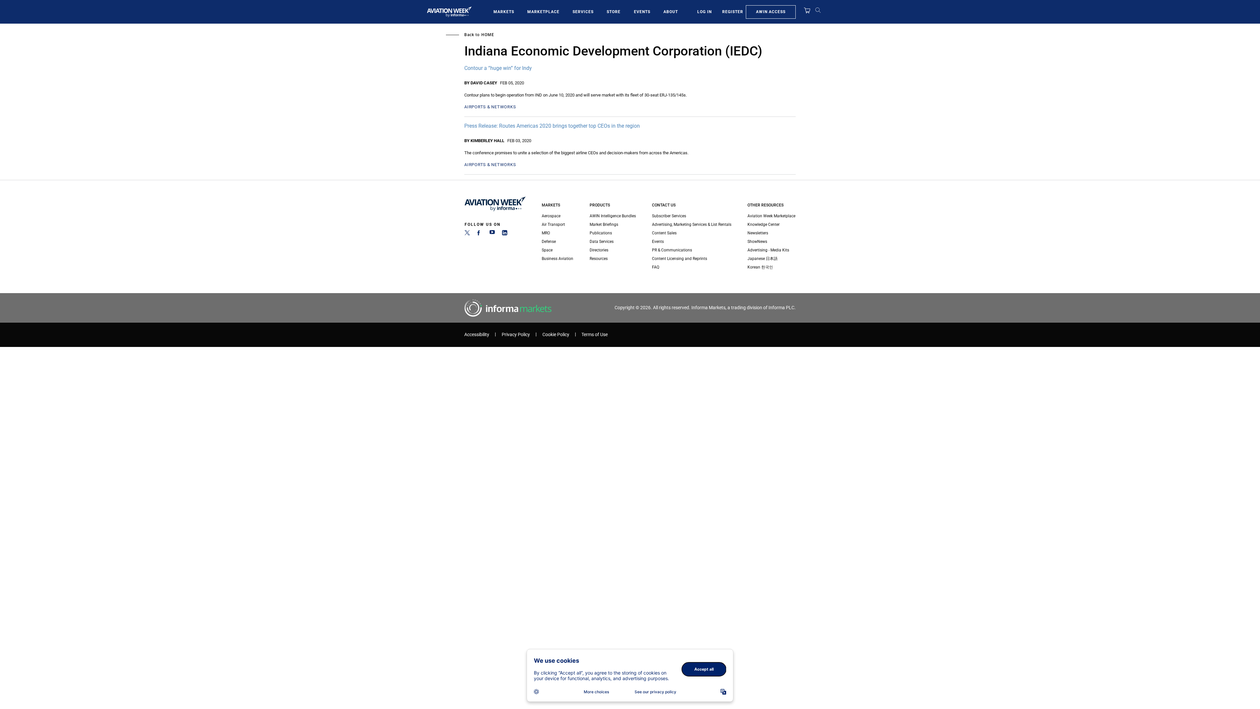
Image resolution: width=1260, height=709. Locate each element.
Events (642, 12)
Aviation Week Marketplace (771, 216)
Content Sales (664, 233)
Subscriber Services (669, 216)
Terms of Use (594, 334)
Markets (504, 12)
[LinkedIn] (504, 234)
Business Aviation (557, 258)
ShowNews (757, 241)
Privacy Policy (516, 334)
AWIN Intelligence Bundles (613, 216)
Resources (599, 258)
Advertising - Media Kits (768, 250)
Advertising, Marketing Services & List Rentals (691, 224)
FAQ (655, 267)
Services (583, 12)
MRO (546, 233)
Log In (704, 12)
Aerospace (551, 216)
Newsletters (757, 233)
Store (613, 12)
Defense (549, 241)
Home (487, 34)
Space (547, 250)
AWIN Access (771, 12)
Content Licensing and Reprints (679, 258)
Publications (601, 233)
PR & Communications (672, 250)
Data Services (602, 241)
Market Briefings (604, 224)
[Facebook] (479, 234)
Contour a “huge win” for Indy (498, 68)
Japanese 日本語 (762, 258)
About (670, 12)
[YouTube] (492, 234)
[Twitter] (467, 234)
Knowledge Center (763, 224)
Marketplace (543, 12)
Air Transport (553, 224)
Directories (599, 250)
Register (732, 12)
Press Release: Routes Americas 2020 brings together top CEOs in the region (552, 126)
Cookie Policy (555, 334)
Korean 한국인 (760, 267)
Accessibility (476, 334)
